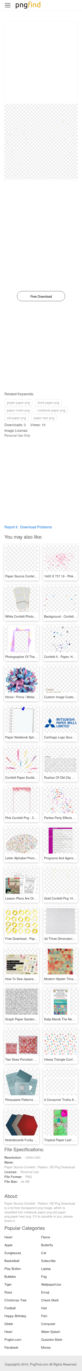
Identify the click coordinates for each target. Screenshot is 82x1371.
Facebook (11, 1347)
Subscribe (48, 1260)
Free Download (41, 296)
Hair (44, 1308)
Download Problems (36, 526)
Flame (45, 1237)
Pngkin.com (12, 1339)
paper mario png (18, 410)
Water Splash (50, 1331)
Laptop (46, 1268)
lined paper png (48, 402)
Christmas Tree (15, 1300)
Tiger (8, 1284)
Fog (44, 1276)
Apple (8, 1245)
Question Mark (51, 1339)
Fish (44, 1315)
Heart (8, 1237)
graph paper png (18, 402)
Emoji (45, 1292)
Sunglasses (12, 1252)
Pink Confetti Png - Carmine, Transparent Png (37, 818)
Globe (8, 1323)
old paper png (16, 418)
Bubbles (10, 1276)
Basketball (11, 1260)
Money (46, 1347)
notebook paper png (51, 410)
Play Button (12, 1268)
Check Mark (50, 1300)
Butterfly (47, 1245)
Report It (10, 526)
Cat (43, 1252)
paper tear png (44, 418)
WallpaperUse (51, 1284)
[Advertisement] (41, 63)
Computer (48, 1323)
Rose (8, 1292)
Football (10, 1308)
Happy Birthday (15, 1315)
